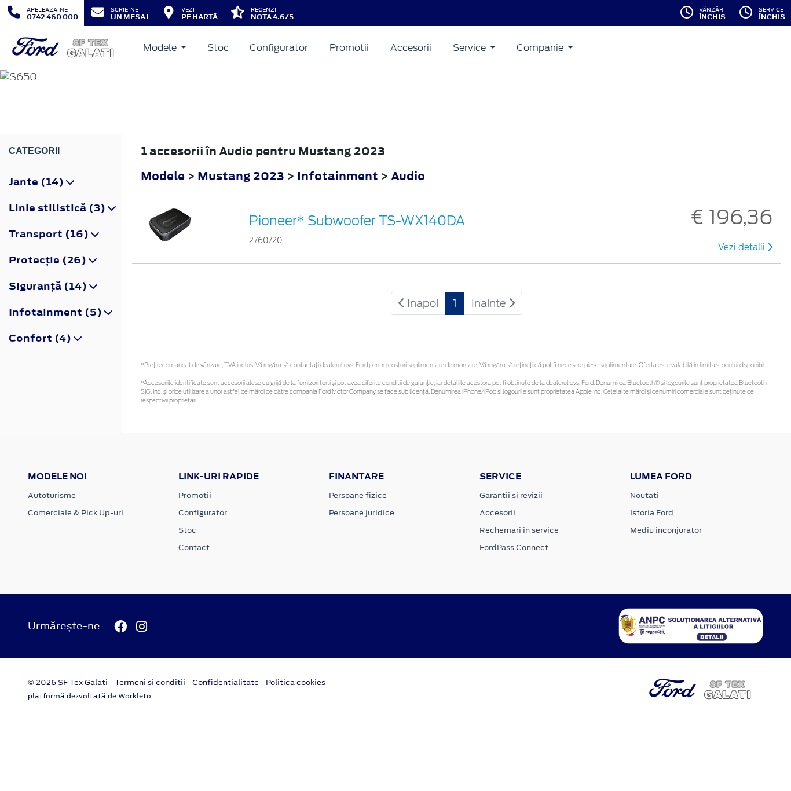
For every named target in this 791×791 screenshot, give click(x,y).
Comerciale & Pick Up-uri (75, 512)
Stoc (218, 47)
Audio (408, 176)
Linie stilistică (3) (58, 208)
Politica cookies (295, 682)
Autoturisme (52, 495)
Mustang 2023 (240, 176)
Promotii (349, 47)
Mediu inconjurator (666, 530)
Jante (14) (37, 182)
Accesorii (410, 47)
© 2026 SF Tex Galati (68, 682)
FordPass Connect (513, 547)
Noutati (644, 495)
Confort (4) (41, 338)
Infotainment (338, 176)
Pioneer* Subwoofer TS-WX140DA (357, 220)
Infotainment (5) (56, 312)
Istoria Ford (651, 512)
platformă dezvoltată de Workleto (89, 696)
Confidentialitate (225, 682)
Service (470, 47)
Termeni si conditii (150, 682)
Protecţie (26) (49, 260)
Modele (161, 47)
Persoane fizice (358, 495)
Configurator (279, 47)
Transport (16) (50, 234)
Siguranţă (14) (49, 286)
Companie (541, 47)
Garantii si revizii (511, 495)
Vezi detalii (742, 247)
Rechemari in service (519, 530)
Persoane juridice (361, 512)
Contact (194, 547)
